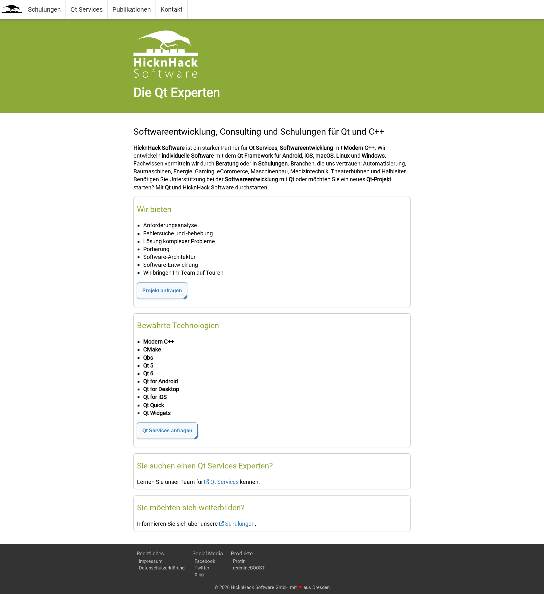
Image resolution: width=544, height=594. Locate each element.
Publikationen (131, 9)
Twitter (202, 568)
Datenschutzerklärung (161, 568)
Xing (199, 574)
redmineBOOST (249, 568)
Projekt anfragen (162, 290)
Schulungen (44, 9)
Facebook (205, 561)
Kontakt (172, 9)
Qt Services (87, 9)
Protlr (239, 561)
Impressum (150, 561)
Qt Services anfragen (167, 430)
